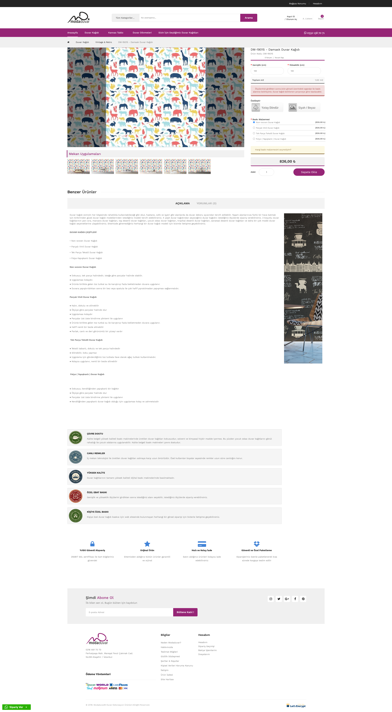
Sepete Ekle (309, 172)
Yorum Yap (279, 58)
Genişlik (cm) (259, 65)
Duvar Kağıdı (82, 42)
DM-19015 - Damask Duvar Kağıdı (135, 42)
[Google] (287, 599)
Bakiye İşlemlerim (207, 650)
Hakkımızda (167, 647)
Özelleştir (255, 100)
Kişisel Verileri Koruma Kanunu (177, 665)
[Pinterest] (303, 599)
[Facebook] (295, 599)
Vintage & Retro (103, 42)
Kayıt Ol (291, 16)
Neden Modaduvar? (171, 642)
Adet (253, 172)
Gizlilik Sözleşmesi (170, 656)
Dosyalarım (204, 654)
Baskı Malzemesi (261, 119)
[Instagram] (271, 599)
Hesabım (202, 642)
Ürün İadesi (167, 675)
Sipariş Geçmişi (206, 646)
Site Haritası (167, 679)
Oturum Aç (291, 19)
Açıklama (182, 203)
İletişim (164, 670)
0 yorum (268, 58)
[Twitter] (279, 599)
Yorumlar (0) (207, 203)
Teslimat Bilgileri (169, 652)
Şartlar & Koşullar (170, 661)
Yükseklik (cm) (296, 65)
